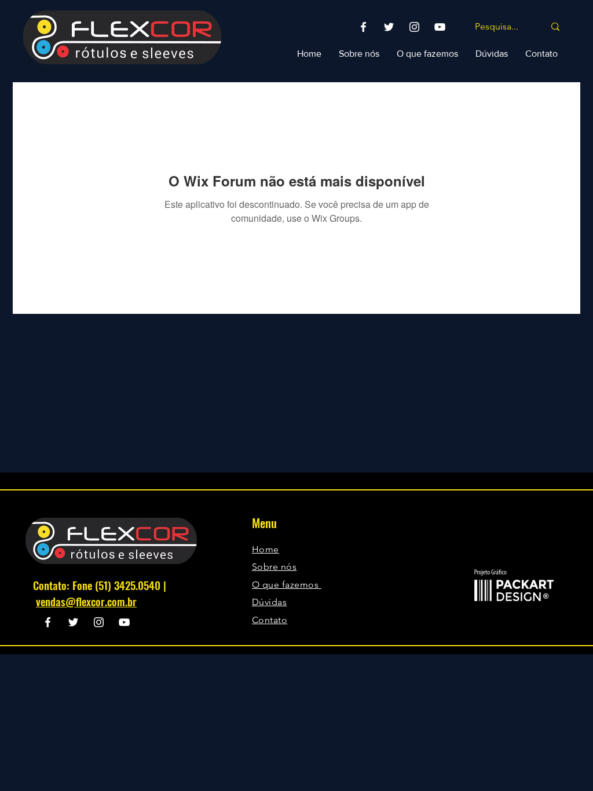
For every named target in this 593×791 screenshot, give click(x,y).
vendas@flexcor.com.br (86, 601)
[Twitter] (389, 27)
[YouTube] (439, 27)
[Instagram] (414, 27)
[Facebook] (363, 27)
